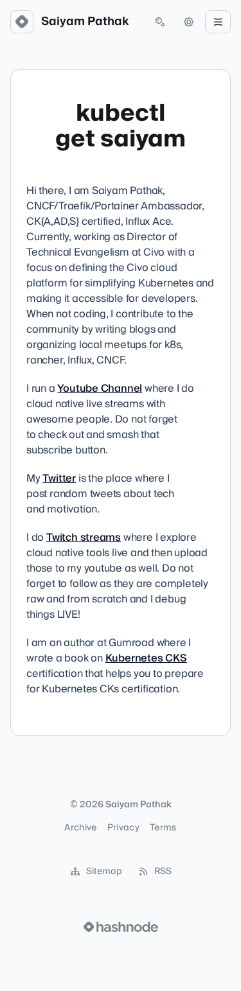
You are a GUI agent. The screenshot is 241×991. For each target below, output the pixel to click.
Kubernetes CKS (146, 658)
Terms (163, 828)
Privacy (123, 828)
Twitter (59, 478)
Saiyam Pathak (85, 22)
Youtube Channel (99, 389)
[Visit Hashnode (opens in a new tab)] (121, 927)
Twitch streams (83, 538)
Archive (80, 828)
